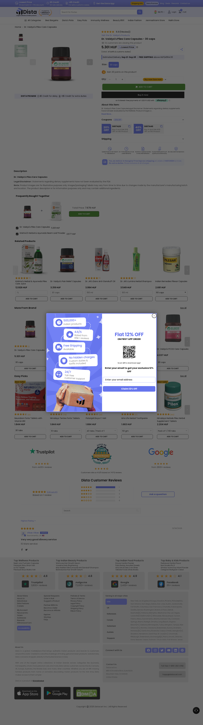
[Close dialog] (154, 315)
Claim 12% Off (129, 388)
